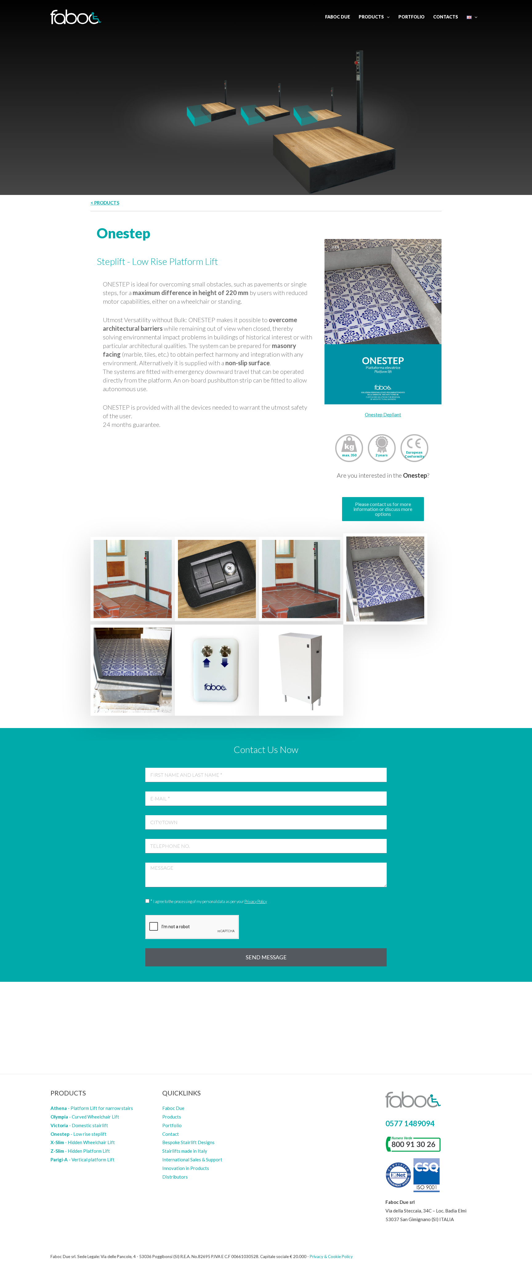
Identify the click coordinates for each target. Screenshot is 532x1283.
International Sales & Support (192, 1159)
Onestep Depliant (383, 414)
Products (371, 16)
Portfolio (411, 16)
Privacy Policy (255, 901)
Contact (170, 1134)
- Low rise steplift (78, 1134)
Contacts (445, 16)
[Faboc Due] (75, 16)
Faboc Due (337, 16)
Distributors (175, 1177)
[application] (386, 16)
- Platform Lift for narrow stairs (91, 1108)
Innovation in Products (185, 1168)
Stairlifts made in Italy (184, 1151)
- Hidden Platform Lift (80, 1151)
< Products (105, 202)
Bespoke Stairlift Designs (188, 1142)
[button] (383, 509)
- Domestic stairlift (79, 1125)
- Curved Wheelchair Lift (84, 1116)
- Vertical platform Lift (82, 1159)
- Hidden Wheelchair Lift (82, 1142)
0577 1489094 (409, 1123)
